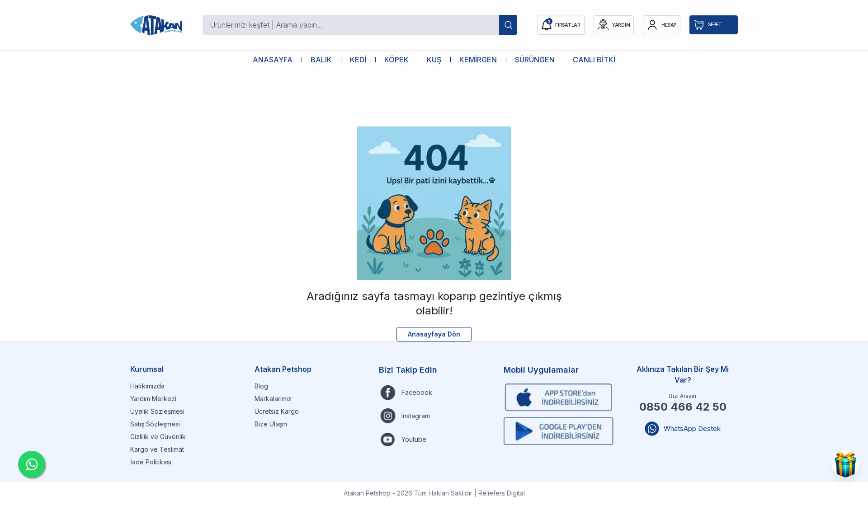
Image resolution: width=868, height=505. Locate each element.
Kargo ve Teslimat (157, 449)
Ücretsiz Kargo (277, 411)
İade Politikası (150, 462)
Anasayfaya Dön (434, 334)
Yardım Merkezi (153, 398)
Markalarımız (273, 398)
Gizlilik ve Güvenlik (158, 436)
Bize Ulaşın (271, 424)
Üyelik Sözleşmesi (157, 411)
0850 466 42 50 (682, 406)
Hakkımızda (147, 386)
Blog (261, 386)
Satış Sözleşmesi (155, 424)
